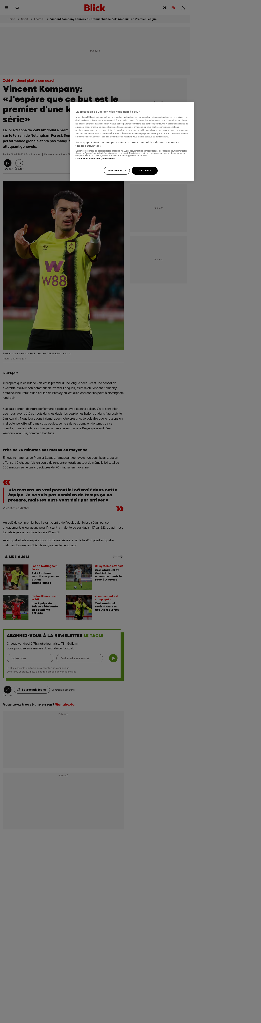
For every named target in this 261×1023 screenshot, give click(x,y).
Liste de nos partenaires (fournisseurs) (95, 158)
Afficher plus (117, 170)
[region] (132, 141)
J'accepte (144, 170)
